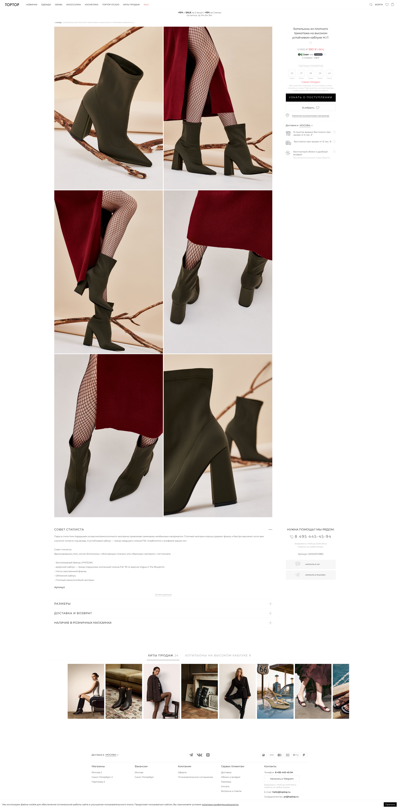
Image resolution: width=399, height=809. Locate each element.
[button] (163, 529)
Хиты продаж (131, 4)
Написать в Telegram (282, 778)
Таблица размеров (310, 66)
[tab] (163, 657)
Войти (379, 4)
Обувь (58, 4)
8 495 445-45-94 (284, 772)
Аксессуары (73, 4)
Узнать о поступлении (310, 97)
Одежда (46, 4)
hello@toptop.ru (281, 792)
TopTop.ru (12, 4)
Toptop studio (110, 4)
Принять (390, 804)
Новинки (31, 4)
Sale (146, 4)
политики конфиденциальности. (220, 804)
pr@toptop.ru (291, 796)
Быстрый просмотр (86, 712)
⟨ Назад (58, 23)
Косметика (91, 4)
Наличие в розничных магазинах (310, 115)
